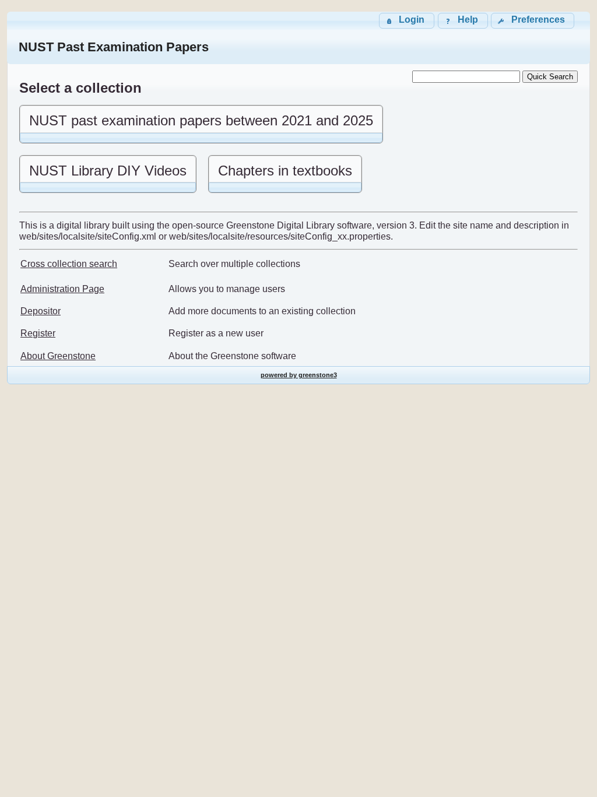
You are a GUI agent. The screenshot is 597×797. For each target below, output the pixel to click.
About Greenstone (58, 356)
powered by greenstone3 (299, 374)
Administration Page (62, 289)
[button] (532, 21)
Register (37, 333)
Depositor (40, 311)
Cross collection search (68, 264)
